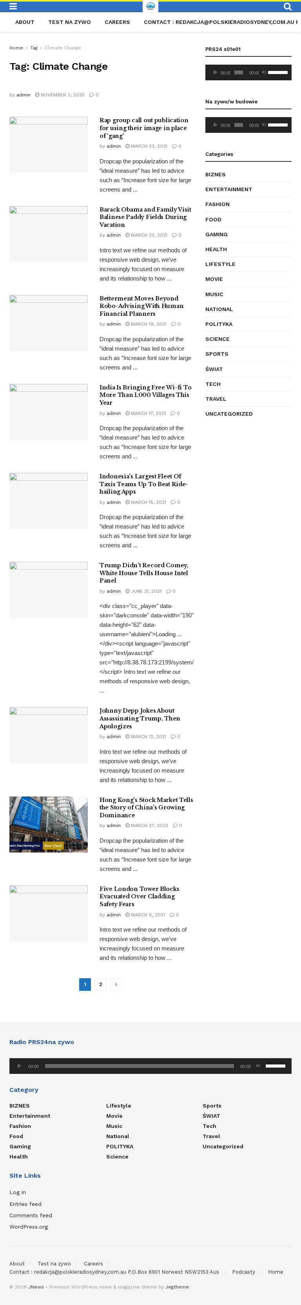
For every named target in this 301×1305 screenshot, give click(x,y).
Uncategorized (229, 414)
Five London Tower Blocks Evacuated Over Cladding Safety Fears (139, 896)
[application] (248, 72)
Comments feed (30, 1215)
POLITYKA (218, 324)
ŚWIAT (214, 369)
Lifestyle (220, 264)
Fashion (217, 204)
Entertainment (228, 189)
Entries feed (25, 1204)
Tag (34, 48)
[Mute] (264, 72)
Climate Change (63, 48)
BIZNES (215, 174)
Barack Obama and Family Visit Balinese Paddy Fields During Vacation (145, 217)
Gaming (216, 234)
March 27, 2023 (148, 825)
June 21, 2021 (145, 591)
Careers (117, 22)
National (219, 309)
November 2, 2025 (62, 95)
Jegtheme (177, 1287)
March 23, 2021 (148, 146)
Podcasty (243, 1272)
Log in (17, 1192)
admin (23, 95)
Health (216, 249)
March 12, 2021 (147, 736)
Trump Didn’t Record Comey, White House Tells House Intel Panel (144, 573)
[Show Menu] (13, 7)
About (24, 22)
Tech (213, 384)
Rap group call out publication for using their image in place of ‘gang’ (144, 128)
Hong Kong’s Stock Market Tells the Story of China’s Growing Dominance (146, 807)
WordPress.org (28, 1227)
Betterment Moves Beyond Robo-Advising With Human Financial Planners (141, 306)
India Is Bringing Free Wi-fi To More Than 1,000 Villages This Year (145, 395)
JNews (36, 1287)
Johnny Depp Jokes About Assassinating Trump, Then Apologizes (140, 718)
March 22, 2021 (148, 235)
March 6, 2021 (147, 915)
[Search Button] (288, 7)
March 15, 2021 (147, 502)
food (213, 219)
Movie (214, 279)
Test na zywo (69, 22)
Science (217, 339)
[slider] (278, 72)
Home (16, 48)
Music (214, 294)
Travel (216, 399)
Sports (216, 354)
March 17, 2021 (147, 413)
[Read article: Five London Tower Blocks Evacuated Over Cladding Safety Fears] (48, 913)
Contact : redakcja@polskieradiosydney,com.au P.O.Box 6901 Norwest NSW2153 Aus (114, 1272)
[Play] (215, 72)
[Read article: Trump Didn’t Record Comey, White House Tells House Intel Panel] (48, 590)
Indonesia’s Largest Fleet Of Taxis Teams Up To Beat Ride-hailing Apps (144, 484)
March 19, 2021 (148, 324)
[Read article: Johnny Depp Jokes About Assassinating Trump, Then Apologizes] (48, 735)
